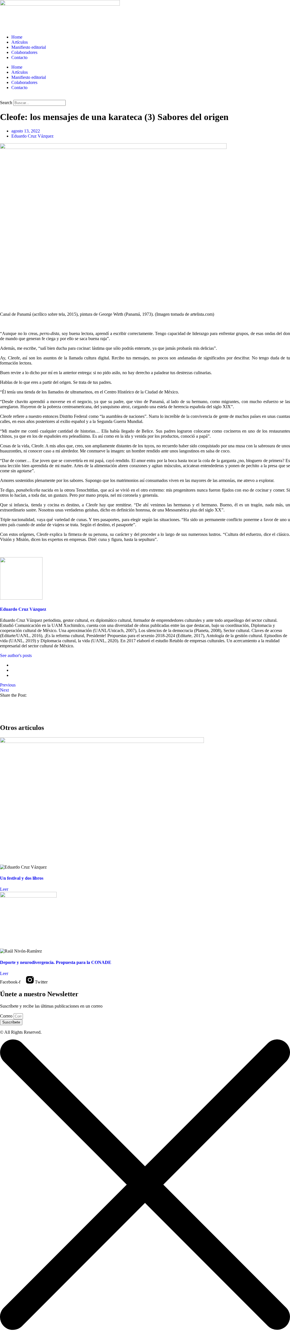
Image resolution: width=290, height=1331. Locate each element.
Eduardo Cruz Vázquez (23, 609)
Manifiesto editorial (28, 47)
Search (6, 102)
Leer (4, 889)
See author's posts (16, 655)
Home (16, 37)
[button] (145, 97)
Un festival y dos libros (21, 878)
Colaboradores (24, 52)
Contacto (19, 57)
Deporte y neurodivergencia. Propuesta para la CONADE (55, 962)
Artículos (19, 42)
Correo (7, 1016)
